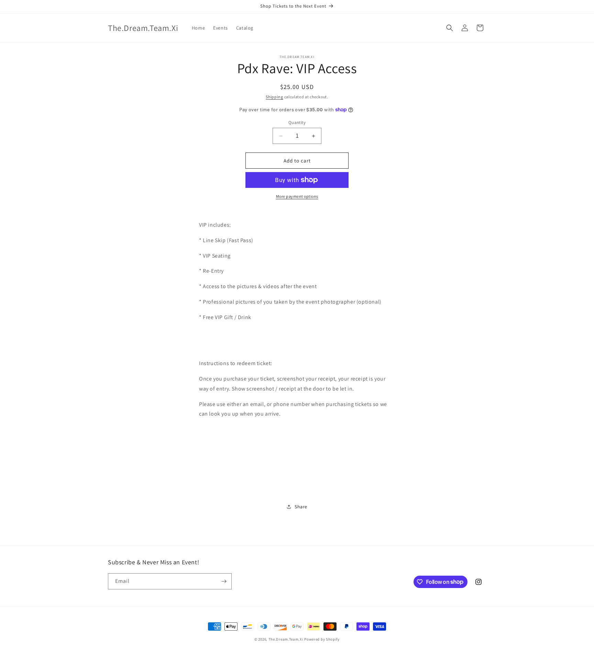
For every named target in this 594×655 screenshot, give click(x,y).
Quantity (297, 122)
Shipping (274, 96)
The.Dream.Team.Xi (286, 639)
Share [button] (301, 507)
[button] (449, 27)
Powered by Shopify (322, 639)
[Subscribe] (223, 581)
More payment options (297, 196)
